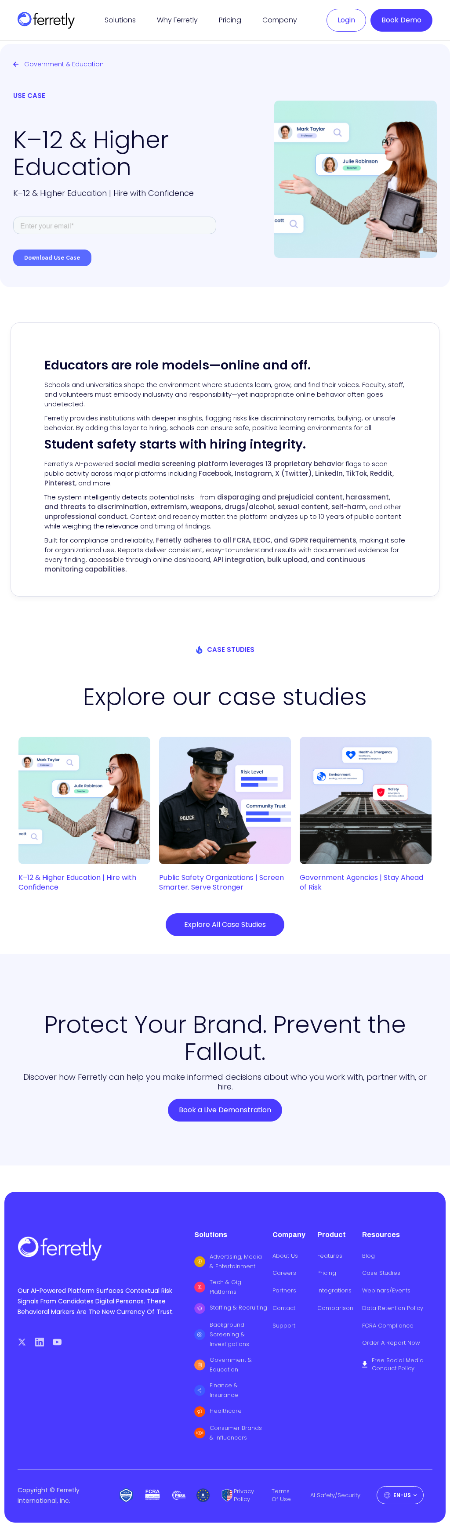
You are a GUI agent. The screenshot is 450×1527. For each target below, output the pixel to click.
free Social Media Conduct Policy (398, 1364)
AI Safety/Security (335, 1495)
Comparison (335, 1308)
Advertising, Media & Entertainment (236, 1261)
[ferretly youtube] (57, 1342)
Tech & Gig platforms (225, 1287)
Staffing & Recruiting (238, 1307)
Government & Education (231, 1365)
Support (283, 1326)
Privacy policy (244, 1495)
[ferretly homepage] (46, 20)
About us (285, 1256)
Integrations (334, 1291)
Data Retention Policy (392, 1308)
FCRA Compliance (388, 1326)
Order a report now (391, 1343)
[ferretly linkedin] (39, 1342)
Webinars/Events (386, 1291)
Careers (284, 1273)
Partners (284, 1291)
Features (329, 1256)
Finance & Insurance (224, 1390)
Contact (283, 1308)
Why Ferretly (177, 20)
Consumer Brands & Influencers (236, 1433)
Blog (368, 1256)
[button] (120, 20)
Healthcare (226, 1411)
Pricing (230, 20)
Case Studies (381, 1273)
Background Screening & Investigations (229, 1334)
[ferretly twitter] (22, 1342)
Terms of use (281, 1495)
